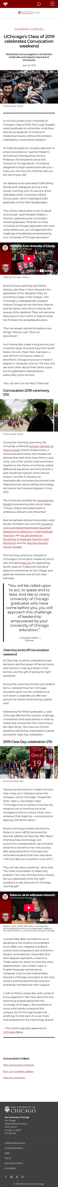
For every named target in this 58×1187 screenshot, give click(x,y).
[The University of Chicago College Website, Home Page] (29, 13)
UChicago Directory (14, 1148)
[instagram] (13, 1177)
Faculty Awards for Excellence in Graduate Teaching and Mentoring (26, 539)
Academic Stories (29, 28)
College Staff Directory (15, 1143)
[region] (29, 415)
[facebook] (7, 1177)
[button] (52, 5)
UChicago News (13, 1032)
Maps (7, 1153)
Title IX (8, 1158)
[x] (18, 1177)
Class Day (26, 563)
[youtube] (24, 1177)
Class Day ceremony (14, 1077)
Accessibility (10, 1168)
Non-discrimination (14, 1163)
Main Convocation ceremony (18, 1065)
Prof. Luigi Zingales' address (18, 1071)
